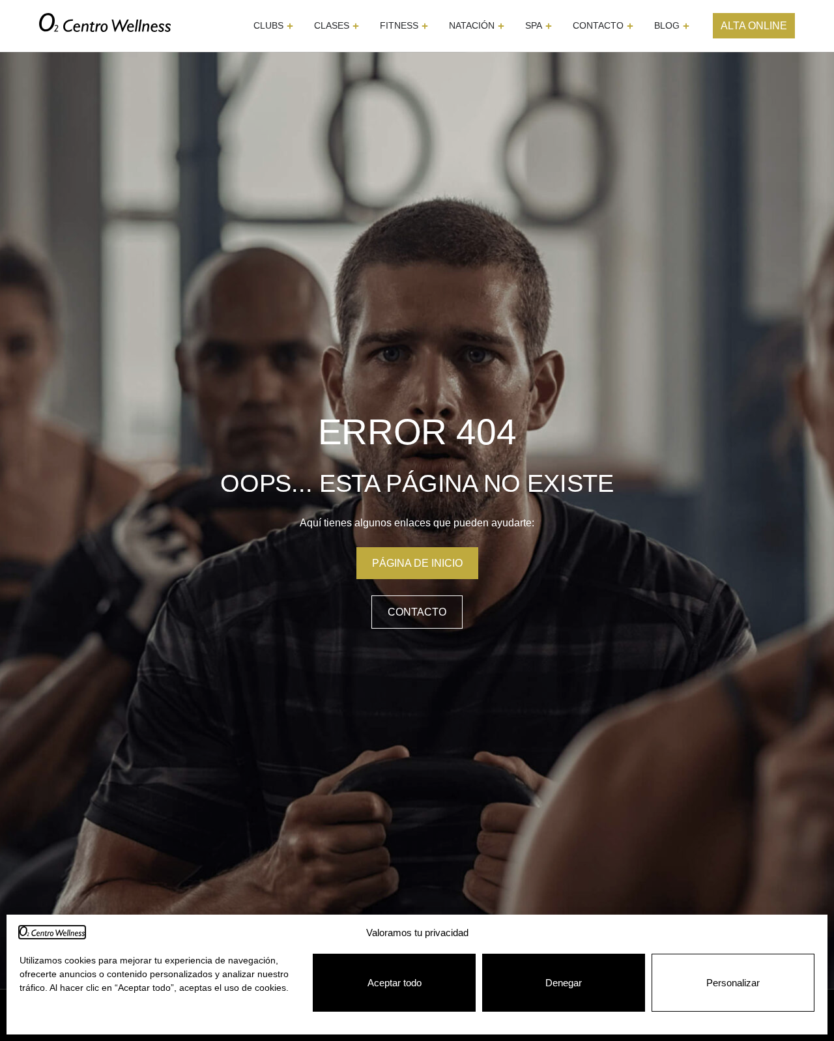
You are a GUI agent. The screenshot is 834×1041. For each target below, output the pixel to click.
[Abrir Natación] (501, 26)
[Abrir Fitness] (425, 26)
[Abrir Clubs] (290, 26)
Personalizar (733, 982)
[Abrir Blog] (686, 26)
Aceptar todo (394, 982)
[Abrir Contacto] (630, 26)
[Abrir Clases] (355, 26)
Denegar (563, 982)
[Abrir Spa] (548, 26)
